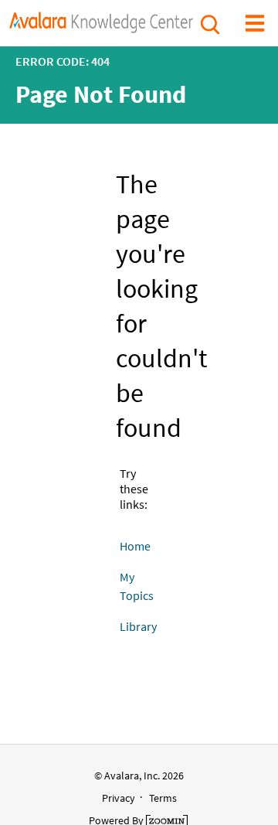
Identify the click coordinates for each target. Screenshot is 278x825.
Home (135, 546)
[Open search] (208, 22)
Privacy (118, 798)
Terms (163, 798)
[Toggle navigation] (254, 22)
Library (138, 626)
